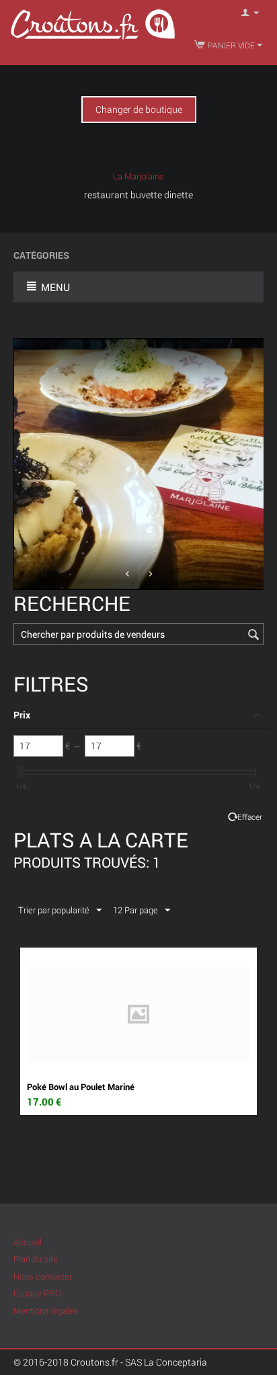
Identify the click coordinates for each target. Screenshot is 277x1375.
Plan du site (35, 1259)
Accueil (27, 1242)
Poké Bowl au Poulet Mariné (80, 1087)
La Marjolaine (138, 176)
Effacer (249, 817)
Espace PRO (37, 1293)
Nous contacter (42, 1276)
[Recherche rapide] (253, 635)
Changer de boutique (138, 109)
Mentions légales (46, 1310)
